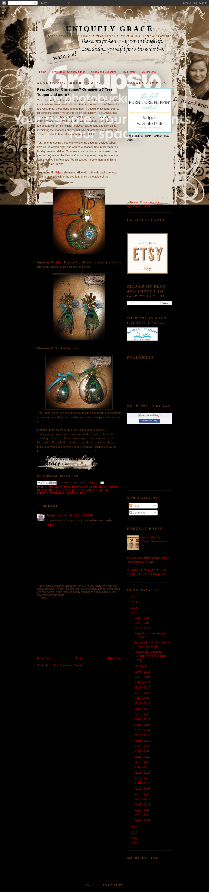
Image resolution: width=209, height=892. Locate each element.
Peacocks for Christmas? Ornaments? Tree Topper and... (149, 655)
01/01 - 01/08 (143, 820)
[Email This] (39, 483)
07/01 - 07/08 (143, 724)
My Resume (148, 71)
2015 (134, 597)
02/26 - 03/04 (143, 788)
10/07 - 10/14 (143, 682)
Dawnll (51, 515)
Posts (136, 505)
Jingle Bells (70, 490)
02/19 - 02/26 (143, 793)
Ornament (87, 490)
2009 (134, 837)
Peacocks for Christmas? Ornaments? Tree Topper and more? (74, 92)
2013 (134, 607)
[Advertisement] (67, 627)
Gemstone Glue (94, 487)
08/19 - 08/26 (143, 703)
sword (71, 493)
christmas (55, 487)
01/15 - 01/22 (143, 815)
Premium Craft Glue (51, 493)
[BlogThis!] (43, 483)
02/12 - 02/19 (143, 799)
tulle (81, 493)
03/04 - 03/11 (143, 783)
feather (76, 487)
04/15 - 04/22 (143, 762)
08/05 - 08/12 (143, 708)
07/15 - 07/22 (143, 714)
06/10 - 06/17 (143, 735)
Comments (139, 512)
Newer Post (44, 658)
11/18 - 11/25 (143, 628)
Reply (50, 524)
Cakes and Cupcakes (104, 71)
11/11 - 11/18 (143, 666)
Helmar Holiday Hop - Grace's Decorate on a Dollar (152, 541)
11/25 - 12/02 (143, 623)
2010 (134, 832)
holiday (54, 490)
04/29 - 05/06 (143, 751)
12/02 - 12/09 (143, 617)
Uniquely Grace (109, 29)
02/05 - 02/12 (143, 804)
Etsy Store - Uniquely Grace (68, 71)
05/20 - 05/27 (143, 746)
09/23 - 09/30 (143, 687)
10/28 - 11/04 (143, 676)
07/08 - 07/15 (143, 719)
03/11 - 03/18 (143, 778)
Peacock (102, 490)
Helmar (59, 172)
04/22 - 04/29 (143, 756)
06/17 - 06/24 (143, 730)
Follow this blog (149, 420)
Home (42, 71)
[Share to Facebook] (51, 483)
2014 (134, 602)
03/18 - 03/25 (143, 772)
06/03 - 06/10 (143, 740)
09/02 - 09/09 (143, 698)
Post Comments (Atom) (68, 665)
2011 (134, 827)
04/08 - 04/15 (143, 767)
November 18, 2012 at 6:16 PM (75, 515)
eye (66, 487)
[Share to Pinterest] (54, 483)
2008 (134, 843)
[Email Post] (101, 482)
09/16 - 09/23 (143, 692)
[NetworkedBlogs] (149, 415)
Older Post (114, 658)
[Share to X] (47, 483)
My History (129, 71)
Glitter (112, 487)
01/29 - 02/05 (143, 809)
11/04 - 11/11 (143, 671)
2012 (134, 613)
